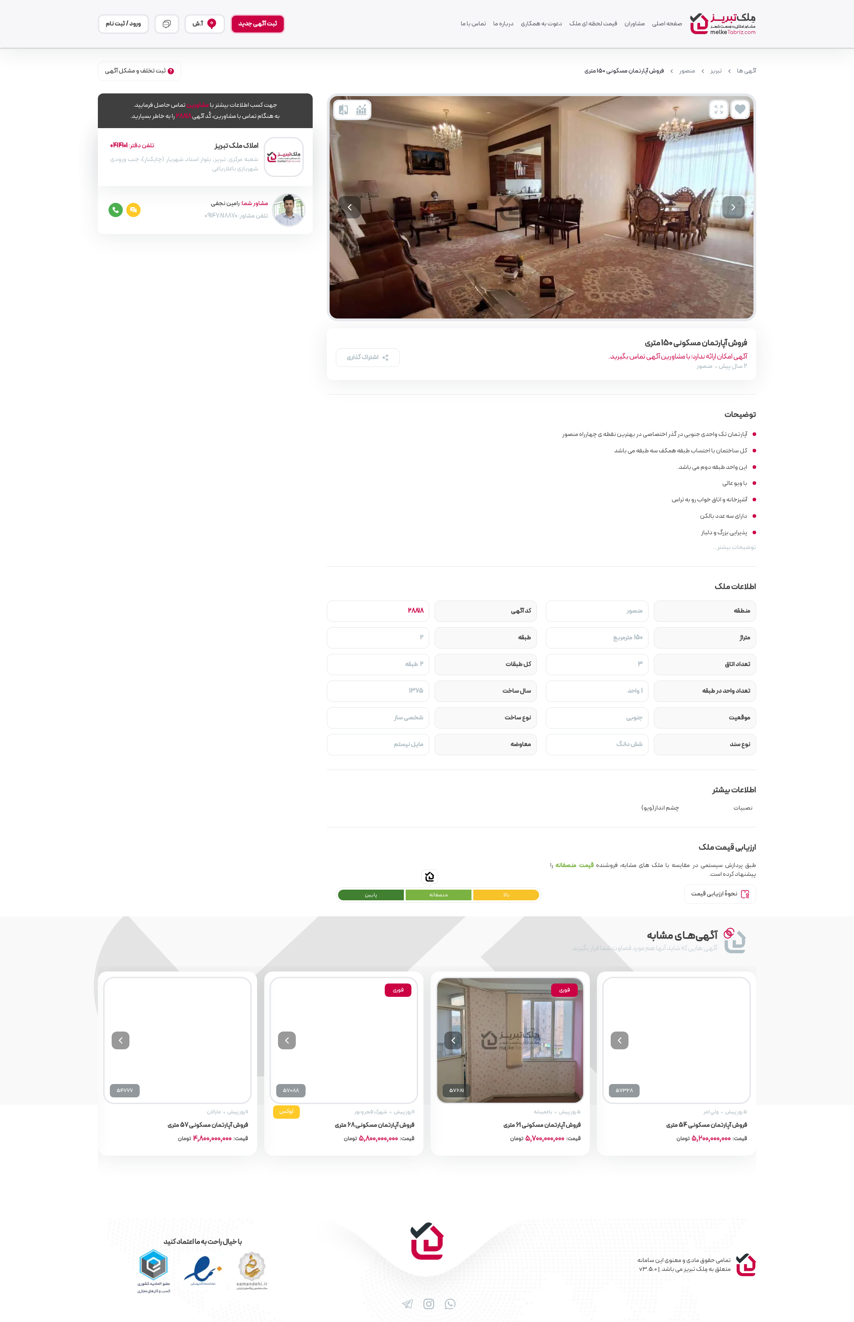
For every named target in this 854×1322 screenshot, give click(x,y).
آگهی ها (746, 71)
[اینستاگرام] (427, 1304)
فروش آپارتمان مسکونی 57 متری (208, 1125)
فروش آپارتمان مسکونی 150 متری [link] (624, 71)
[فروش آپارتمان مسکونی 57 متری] (177, 1040)
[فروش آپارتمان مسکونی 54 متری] (676, 1040)
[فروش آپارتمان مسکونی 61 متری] (510, 1040)
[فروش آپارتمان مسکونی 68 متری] (344, 1040)
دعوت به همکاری (541, 24)
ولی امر (711, 1112)
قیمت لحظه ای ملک (593, 24)
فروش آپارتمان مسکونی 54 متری (706, 1125)
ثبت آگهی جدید (257, 23)
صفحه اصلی (667, 24)
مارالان (214, 1112)
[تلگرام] (405, 1304)
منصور (687, 71)
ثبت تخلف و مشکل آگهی (135, 71)
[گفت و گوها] (166, 24)
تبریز (716, 71)
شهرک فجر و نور (370, 1112)
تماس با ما (473, 24)
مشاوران (634, 24)
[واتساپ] (448, 1304)
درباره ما (503, 24)
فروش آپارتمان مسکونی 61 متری (542, 1125)
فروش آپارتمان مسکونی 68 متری (375, 1125)
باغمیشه (543, 1112)
